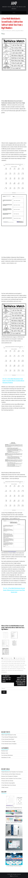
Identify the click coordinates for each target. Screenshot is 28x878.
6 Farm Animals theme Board (7, 739)
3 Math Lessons (4, 787)
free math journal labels (6, 661)
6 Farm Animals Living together (8, 782)
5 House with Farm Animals (7, 780)
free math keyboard (16, 661)
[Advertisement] (14, 86)
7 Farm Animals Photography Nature (9, 737)
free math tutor (9, 670)
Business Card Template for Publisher (9, 776)
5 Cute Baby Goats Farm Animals (8, 785)
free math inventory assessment (18, 659)
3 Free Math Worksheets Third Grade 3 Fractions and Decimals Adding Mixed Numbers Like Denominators (21, 680)
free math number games (14, 663)
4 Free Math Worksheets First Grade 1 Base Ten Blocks (6, 678)
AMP (14, 3)
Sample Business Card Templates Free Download (12, 771)
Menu (14, 12)
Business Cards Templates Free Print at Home (11, 778)
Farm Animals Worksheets (7, 755)
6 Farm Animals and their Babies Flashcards (10, 774)
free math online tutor (19, 665)
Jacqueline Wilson (19, 30)
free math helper (18, 658)
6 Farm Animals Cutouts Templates (8, 743)
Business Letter (4, 753)
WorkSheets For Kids (7, 658)
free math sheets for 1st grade (14, 668)
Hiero (11, 876)
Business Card (4, 750)
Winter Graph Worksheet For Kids (8, 734)
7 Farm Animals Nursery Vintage (8, 741)
